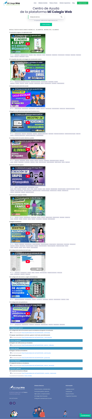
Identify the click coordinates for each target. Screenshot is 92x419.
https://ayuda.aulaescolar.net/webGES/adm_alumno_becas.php (37, 365)
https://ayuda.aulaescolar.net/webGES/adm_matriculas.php (36, 337)
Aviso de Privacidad (13, 398)
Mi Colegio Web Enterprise (40, 396)
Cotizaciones (69, 391)
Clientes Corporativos (65, 3)
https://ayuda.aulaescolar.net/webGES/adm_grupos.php (35, 357)
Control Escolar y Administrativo (42, 389)
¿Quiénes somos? (70, 389)
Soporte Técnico (82, 3)
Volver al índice (28, 376)
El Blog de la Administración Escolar (43, 398)
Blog (73, 3)
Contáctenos (85, 415)
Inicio (35, 3)
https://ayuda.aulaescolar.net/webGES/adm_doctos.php (35, 332)
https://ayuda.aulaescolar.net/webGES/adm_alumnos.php (36, 353)
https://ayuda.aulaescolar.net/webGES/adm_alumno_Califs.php (37, 345)
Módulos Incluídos (42, 3)
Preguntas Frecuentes (71, 396)
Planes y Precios (53, 3)
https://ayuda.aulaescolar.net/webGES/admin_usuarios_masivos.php (38, 373)
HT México (24, 392)
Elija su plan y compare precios (42, 394)
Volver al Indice (46, 24)
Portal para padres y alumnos (41, 391)
